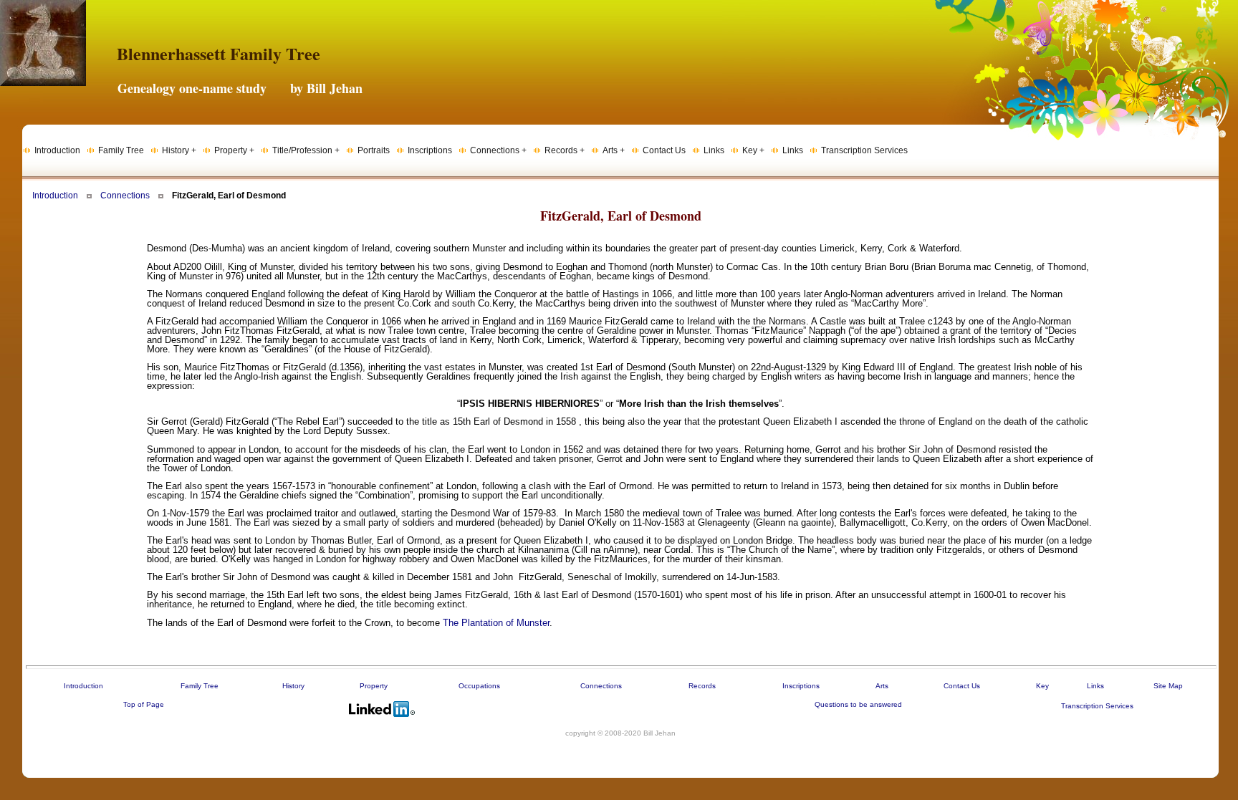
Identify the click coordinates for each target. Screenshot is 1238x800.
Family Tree (200, 686)
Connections (125, 196)
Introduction (55, 196)
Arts (881, 686)
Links (1095, 686)
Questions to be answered (858, 704)
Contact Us (962, 686)
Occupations (479, 686)
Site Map (1168, 686)
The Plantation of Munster (496, 622)
